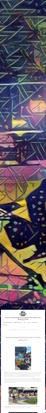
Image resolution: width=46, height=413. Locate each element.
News (29, 322)
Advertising (14, 329)
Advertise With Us (9, 158)
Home (10, 329)
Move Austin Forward (24, 375)
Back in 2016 (6, 372)
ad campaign (33, 378)
